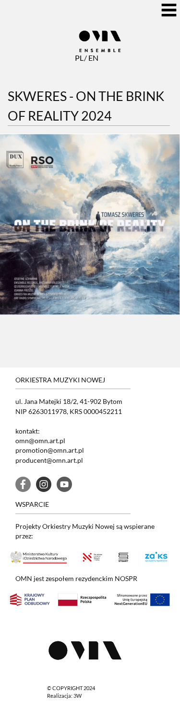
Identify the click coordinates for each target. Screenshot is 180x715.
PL (79, 57)
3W (77, 696)
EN (92, 57)
